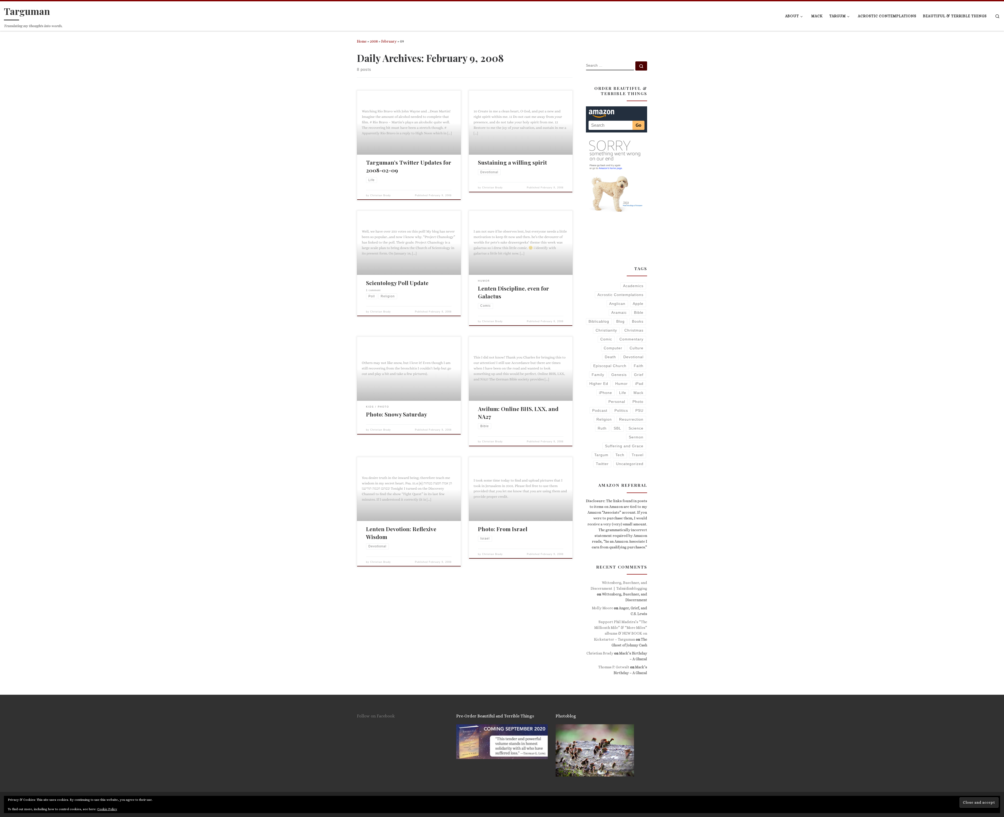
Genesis (619, 375)
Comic (606, 339)
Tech (619, 455)
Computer (613, 348)
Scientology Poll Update (397, 282)
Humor (621, 383)
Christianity (606, 330)
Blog (620, 321)
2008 (374, 41)
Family (598, 375)
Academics (633, 286)
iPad (639, 383)
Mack (638, 393)
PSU (639, 410)
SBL (617, 428)
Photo (637, 401)
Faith (638, 366)
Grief (638, 375)
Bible (638, 312)
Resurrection (631, 419)
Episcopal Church (609, 366)
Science (636, 428)
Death (610, 357)
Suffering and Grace (624, 446)
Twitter (602, 464)
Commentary (631, 339)
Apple (638, 304)
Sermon (636, 437)
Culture (636, 348)
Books (637, 321)
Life (622, 393)
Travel (637, 455)
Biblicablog (599, 321)
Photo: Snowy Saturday (396, 414)
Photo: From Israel (502, 528)
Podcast (599, 410)
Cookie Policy (107, 809)
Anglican (617, 304)
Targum (601, 455)
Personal (616, 401)
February (389, 41)
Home (362, 41)
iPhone (605, 393)
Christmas (633, 330)
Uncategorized (629, 464)
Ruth (602, 428)
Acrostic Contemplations (620, 295)
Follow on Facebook (376, 716)
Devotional (633, 357)
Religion (604, 419)
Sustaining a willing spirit (512, 162)
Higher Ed (598, 383)
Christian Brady (380, 195)
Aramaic (619, 312)
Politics (621, 410)
